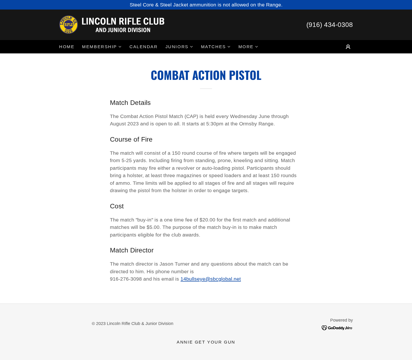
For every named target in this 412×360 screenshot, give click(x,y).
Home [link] (66, 46)
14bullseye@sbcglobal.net (210, 279)
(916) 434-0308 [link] (329, 24)
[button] (102, 47)
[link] (112, 24)
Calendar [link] (143, 46)
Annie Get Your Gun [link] (206, 342)
